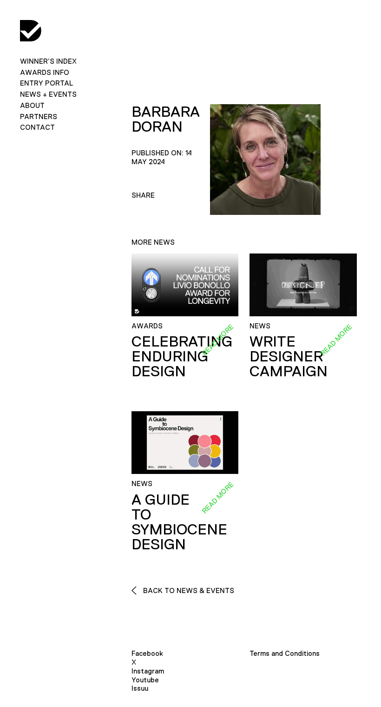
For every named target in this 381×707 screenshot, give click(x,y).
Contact (37, 127)
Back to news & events (187, 590)
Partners (38, 116)
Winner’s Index (48, 61)
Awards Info (44, 72)
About (32, 105)
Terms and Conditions (285, 653)
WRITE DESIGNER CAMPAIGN (289, 356)
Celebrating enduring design (181, 356)
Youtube (145, 680)
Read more (217, 340)
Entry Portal (46, 83)
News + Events (48, 94)
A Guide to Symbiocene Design (179, 522)
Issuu (139, 688)
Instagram (147, 671)
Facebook (147, 653)
